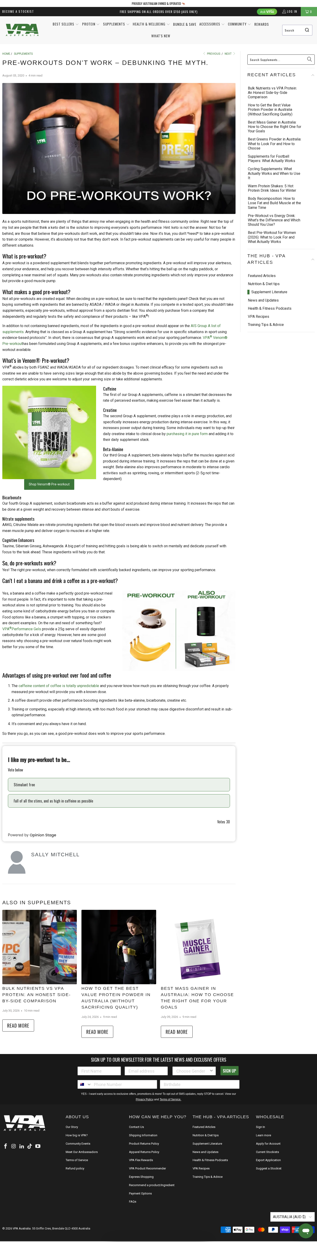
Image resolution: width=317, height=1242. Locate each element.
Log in (292, 11)
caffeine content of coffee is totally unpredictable (59, 686)
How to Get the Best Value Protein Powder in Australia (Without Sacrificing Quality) (113, 994)
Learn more (263, 1129)
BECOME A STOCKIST (18, 11)
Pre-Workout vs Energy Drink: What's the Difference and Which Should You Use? (274, 220)
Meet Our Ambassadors (82, 1145)
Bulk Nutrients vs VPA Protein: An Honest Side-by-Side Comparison (36, 994)
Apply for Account (268, 1137)
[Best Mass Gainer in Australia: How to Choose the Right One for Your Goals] (198, 947)
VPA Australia (22, 1222)
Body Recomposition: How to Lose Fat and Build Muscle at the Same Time (274, 203)
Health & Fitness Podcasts (269, 301)
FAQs (132, 1195)
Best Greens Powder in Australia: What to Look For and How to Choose (274, 143)
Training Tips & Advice (266, 318)
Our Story (72, 1120)
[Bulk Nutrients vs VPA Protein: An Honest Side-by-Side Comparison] (39, 947)
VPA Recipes (258, 310)
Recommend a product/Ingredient (152, 1179)
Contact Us (136, 1120)
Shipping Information (143, 1129)
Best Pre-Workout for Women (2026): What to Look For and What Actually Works (272, 237)
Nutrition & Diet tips (264, 277)
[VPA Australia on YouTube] (38, 1140)
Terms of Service (77, 1154)
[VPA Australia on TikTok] (29, 1140)
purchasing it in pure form (187, 434)
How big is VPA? (77, 1129)
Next (228, 53)
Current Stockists (267, 1145)
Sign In (260, 1120)
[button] (66, 24)
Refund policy (75, 1162)
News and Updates (263, 293)
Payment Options (140, 1187)
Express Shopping (141, 1170)
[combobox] (297, 30)
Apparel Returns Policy (144, 1145)
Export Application (268, 1154)
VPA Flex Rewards (141, 1154)
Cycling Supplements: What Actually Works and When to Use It (274, 173)
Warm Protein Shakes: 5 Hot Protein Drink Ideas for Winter (272, 188)
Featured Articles (262, 269)
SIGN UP (229, 1064)
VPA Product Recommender (147, 1162)
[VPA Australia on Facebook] (5, 1140)
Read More (18, 1025)
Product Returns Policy (144, 1137)
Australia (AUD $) (290, 1210)
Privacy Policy (144, 1093)
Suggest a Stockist (268, 1162)
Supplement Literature (269, 285)
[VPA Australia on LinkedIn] (21, 1140)
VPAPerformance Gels (21, 629)
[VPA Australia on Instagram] (13, 1140)
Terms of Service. (170, 1093)
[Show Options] (211, 1064)
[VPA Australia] (22, 30)
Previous (213, 53)
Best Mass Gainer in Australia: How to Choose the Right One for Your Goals (197, 994)
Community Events (78, 1137)
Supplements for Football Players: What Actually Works (271, 158)
